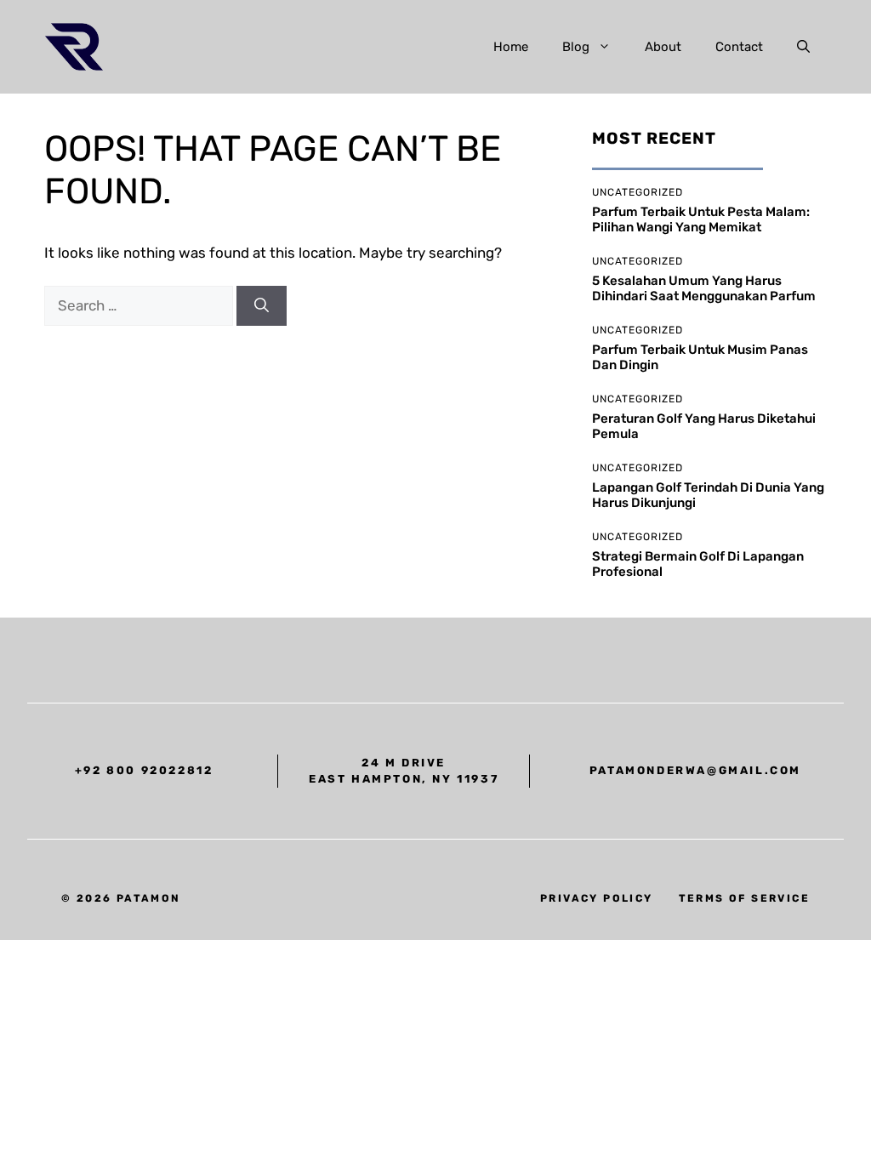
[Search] (261, 306)
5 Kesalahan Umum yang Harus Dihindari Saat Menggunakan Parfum (704, 288)
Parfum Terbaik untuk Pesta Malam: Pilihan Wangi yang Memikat (701, 219)
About (663, 46)
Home (510, 46)
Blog (575, 46)
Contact (739, 46)
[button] (803, 46)
